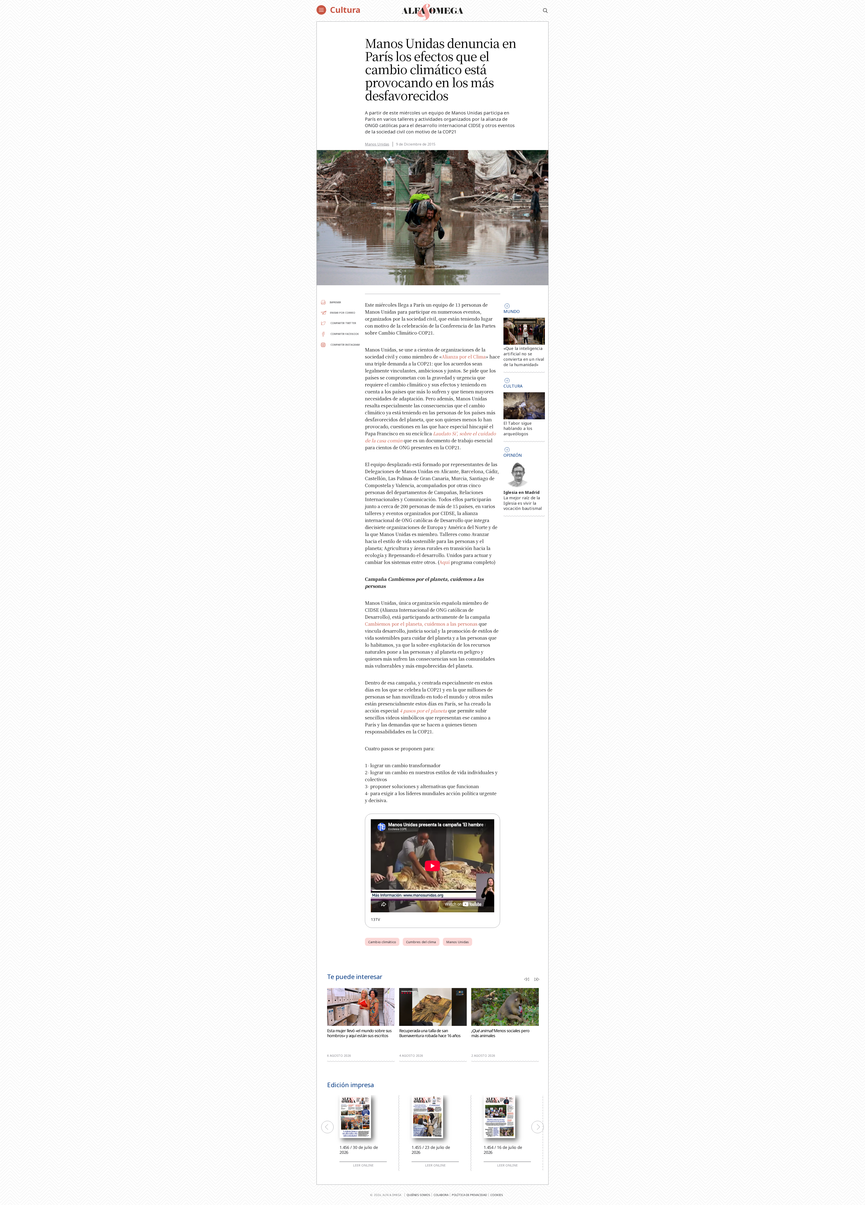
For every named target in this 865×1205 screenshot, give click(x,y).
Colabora (441, 1195)
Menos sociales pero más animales (500, 1033)
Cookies (496, 1195)
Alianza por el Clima (464, 356)
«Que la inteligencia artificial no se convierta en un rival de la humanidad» (523, 356)
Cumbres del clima (421, 942)
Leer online (363, 1165)
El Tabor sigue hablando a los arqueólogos (518, 428)
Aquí (444, 562)
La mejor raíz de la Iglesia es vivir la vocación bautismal (522, 503)
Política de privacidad (469, 1195)
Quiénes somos (418, 1195)
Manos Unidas (377, 144)
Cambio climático (382, 942)
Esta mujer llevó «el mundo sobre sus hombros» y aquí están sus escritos (359, 1033)
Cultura (345, 9)
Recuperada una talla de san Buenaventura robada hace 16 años (429, 1033)
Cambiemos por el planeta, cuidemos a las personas (421, 624)
